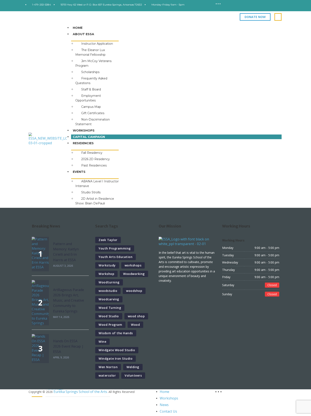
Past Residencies (94, 165)
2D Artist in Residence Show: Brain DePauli (94, 201)
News (164, 404)
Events (79, 172)
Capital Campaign (89, 137)
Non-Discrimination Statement (92, 122)
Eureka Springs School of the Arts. (81, 391)
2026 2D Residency (95, 159)
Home (78, 28)
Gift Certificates (92, 113)
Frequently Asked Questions (91, 80)
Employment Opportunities (88, 98)
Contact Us (168, 411)
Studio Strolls (90, 192)
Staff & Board (91, 89)
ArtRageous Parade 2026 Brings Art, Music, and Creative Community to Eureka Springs (68, 300)
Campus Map (91, 107)
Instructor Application (97, 44)
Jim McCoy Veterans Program (93, 63)
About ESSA (83, 34)
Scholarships (90, 72)
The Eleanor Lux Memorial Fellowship (90, 52)
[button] (255, 17)
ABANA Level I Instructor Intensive (97, 183)
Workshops (84, 130)
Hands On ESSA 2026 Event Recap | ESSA (68, 346)
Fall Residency (91, 153)
